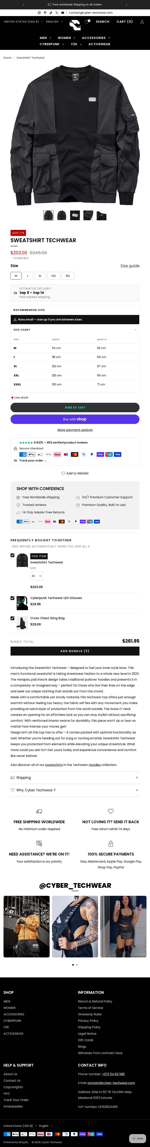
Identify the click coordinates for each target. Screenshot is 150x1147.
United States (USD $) (21, 21)
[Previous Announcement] (23, 4)
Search (102, 21)
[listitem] (98, 4)
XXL (53, 276)
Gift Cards (85, 1040)
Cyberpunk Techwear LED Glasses (56, 598)
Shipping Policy (89, 1027)
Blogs (82, 1046)
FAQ (7, 1093)
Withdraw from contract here (100, 1053)
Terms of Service (90, 1008)
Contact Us (12, 1081)
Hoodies (95, 765)
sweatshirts (54, 765)
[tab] (73, 965)
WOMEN (64, 38)
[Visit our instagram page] (39, 13)
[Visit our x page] (57, 13)
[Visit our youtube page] (63, 13)
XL (40, 276)
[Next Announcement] (126, 4)
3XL (68, 276)
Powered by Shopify (16, 1142)
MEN (43, 38)
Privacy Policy (88, 1021)
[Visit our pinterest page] (45, 13)
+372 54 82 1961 (113, 1074)
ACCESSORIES (94, 38)
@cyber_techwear (75, 885)
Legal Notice (87, 1034)
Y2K (74, 44)
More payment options (75, 430)
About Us (10, 1074)
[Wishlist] (87, 22)
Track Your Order (16, 1100)
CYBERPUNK (50, 44)
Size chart (21, 329)
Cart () (125, 21)
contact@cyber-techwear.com (91, 13)
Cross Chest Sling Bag (47, 618)
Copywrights (13, 1087)
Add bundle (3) (75, 651)
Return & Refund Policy (95, 1001)
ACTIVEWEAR (99, 44)
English (52, 21)
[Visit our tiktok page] (51, 13)
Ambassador (13, 1106)
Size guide (130, 265)
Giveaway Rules (90, 1014)
